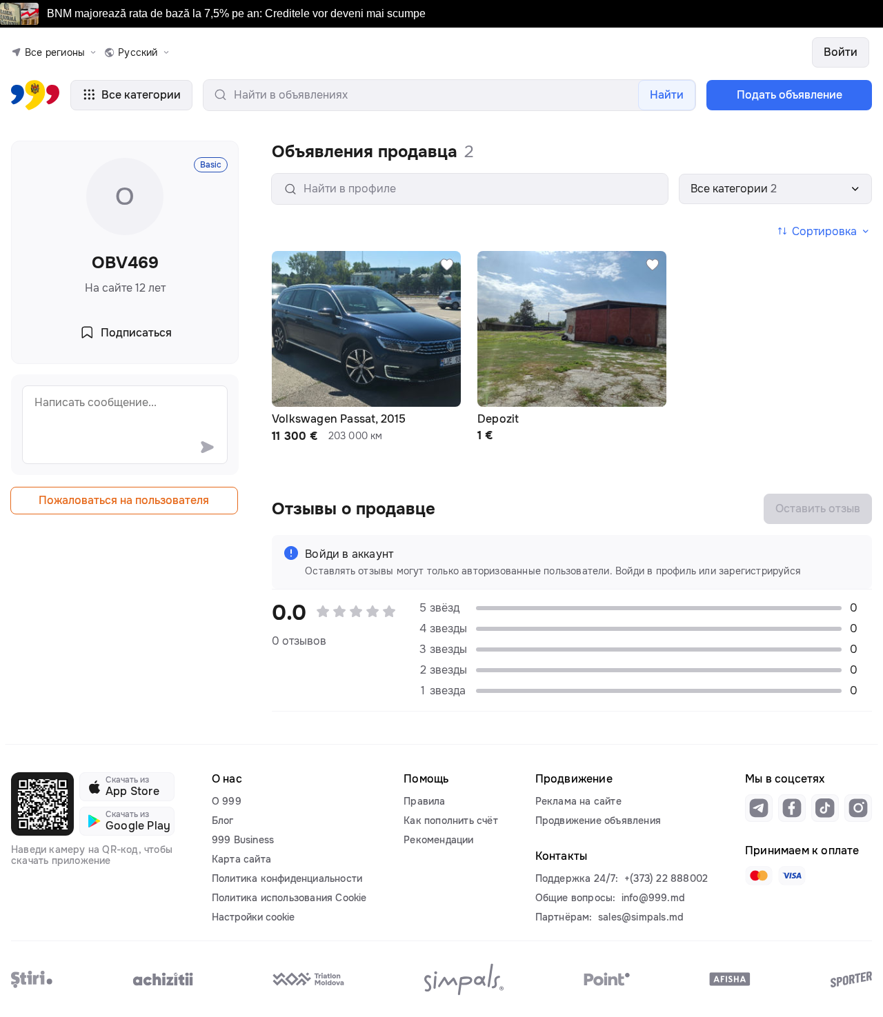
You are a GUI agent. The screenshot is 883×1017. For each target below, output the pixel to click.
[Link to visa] (792, 875)
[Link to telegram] (759, 808)
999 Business (243, 839)
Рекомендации (438, 839)
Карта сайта (241, 859)
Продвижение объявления (598, 820)
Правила (424, 801)
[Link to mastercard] (759, 875)
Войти (840, 52)
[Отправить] (207, 447)
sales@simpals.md (641, 917)
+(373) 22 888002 (666, 878)
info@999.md (653, 897)
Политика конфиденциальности (287, 878)
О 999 (226, 801)
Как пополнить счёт (451, 820)
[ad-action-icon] (447, 265)
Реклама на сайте (578, 801)
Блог (223, 820)
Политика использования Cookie (289, 897)
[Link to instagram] (858, 808)
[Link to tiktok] (825, 808)
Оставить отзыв (817, 508)
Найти (667, 95)
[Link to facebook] (792, 808)
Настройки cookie (253, 917)
